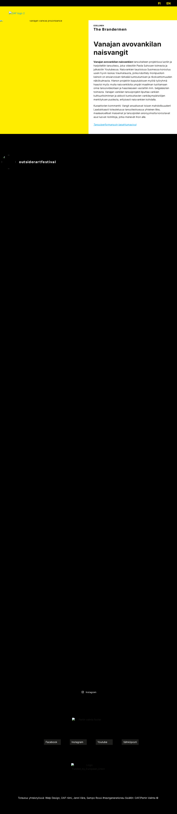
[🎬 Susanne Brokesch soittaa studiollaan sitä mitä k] (154, 526)
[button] (165, 13)
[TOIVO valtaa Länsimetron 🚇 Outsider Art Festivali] (23, 299)
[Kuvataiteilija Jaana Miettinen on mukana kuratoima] (67, 453)
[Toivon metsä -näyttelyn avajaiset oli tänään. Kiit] (154, 192)
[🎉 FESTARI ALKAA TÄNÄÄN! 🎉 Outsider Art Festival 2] (110, 558)
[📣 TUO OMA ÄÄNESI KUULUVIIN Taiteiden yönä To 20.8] (23, 515)
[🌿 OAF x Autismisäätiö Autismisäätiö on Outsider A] (67, 299)
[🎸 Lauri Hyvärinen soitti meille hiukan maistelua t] (110, 301)
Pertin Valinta (148, 797)
